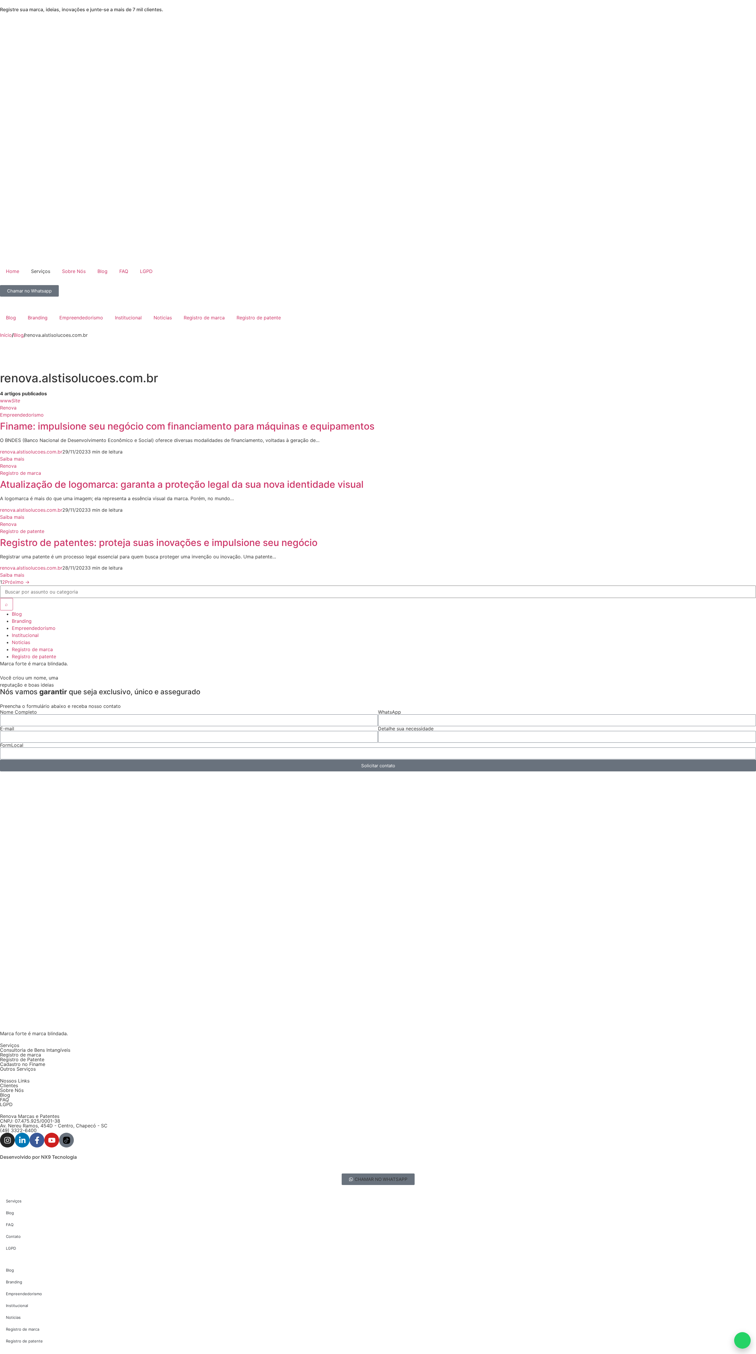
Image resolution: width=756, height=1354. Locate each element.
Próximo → (17, 582)
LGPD (146, 271)
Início (6, 335)
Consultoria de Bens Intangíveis (35, 1050)
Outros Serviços (18, 1069)
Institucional (128, 318)
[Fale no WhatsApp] (742, 1340)
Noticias (163, 318)
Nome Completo (18, 712)
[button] (378, 1179)
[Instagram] (7, 1140)
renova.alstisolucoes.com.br (31, 452)
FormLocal (11, 745)
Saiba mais (12, 459)
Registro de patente (259, 318)
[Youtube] (51, 1140)
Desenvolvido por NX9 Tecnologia (38, 1157)
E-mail (7, 728)
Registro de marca (204, 318)
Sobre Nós (74, 271)
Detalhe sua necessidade (406, 728)
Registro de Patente (22, 1059)
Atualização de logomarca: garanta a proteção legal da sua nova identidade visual (182, 484)
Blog (102, 271)
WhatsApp (389, 712)
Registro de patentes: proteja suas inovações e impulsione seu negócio (158, 542)
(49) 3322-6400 (18, 1130)
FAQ (123, 271)
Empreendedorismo (81, 318)
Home (12, 271)
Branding (38, 318)
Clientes (9, 1085)
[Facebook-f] (37, 1140)
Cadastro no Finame (22, 1064)
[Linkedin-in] (22, 1140)
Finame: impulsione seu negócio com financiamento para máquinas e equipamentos (187, 426)
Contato (13, 1236)
